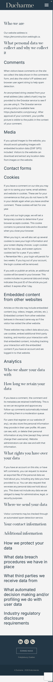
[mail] (26, 641)
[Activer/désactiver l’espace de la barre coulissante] (50, 2)
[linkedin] (20, 641)
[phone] (32, 641)
